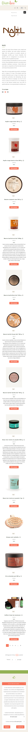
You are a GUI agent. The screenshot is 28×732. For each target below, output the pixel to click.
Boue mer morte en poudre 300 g (12, 439)
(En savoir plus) (13, 716)
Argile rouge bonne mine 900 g (12, 160)
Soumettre (7, 726)
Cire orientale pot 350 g (12, 576)
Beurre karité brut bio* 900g (12, 238)
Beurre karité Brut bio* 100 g (12, 295)
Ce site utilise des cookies (13, 683)
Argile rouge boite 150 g (12, 121)
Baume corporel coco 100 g (12, 199)
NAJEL (14, 125)
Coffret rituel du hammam (12, 615)
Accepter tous (20, 726)
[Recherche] (25, 7)
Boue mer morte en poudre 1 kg (12, 498)
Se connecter (14, 129)
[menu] (14, 7)
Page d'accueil (14, 15)
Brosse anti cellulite (12, 537)
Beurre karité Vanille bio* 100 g (12, 392)
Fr (21, 7)
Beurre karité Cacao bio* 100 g (12, 334)
